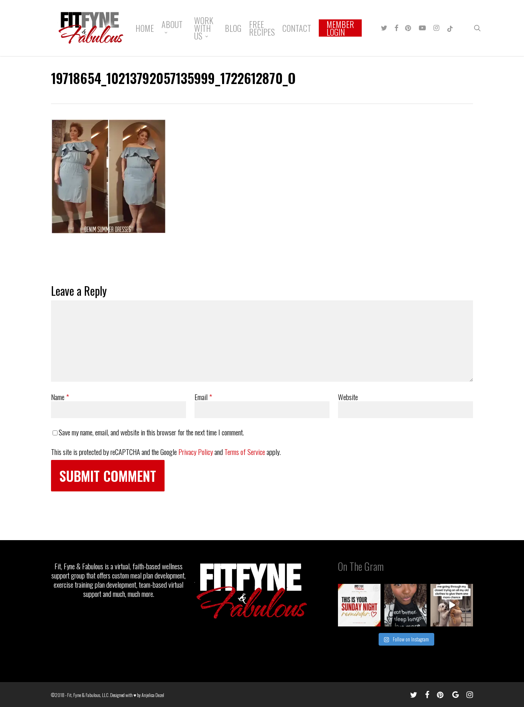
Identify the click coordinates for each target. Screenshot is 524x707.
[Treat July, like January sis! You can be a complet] (451, 605)
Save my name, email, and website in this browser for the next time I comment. (151, 432)
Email (203, 396)
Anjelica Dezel (153, 695)
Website (348, 396)
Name (60, 396)
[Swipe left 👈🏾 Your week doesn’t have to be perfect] (359, 605)
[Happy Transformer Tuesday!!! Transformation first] (405, 605)
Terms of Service (244, 451)
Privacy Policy (195, 451)
